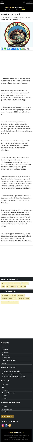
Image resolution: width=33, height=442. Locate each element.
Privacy (4, 395)
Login (29, 2)
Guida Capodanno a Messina (11, 371)
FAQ (3, 387)
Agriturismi (4, 283)
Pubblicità (5, 412)
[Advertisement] (16, 62)
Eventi (3, 286)
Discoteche (25, 283)
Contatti (4, 406)
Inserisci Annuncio (7, 416)
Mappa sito (5, 390)
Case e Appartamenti (15, 283)
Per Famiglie (4, 295)
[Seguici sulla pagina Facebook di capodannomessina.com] (6, 425)
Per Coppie (13, 295)
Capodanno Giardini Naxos (8, 298)
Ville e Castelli (21, 286)
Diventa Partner (7, 409)
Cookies (4, 398)
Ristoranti (13, 286)
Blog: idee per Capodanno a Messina (13, 376)
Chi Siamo (5, 385)
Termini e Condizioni (8, 393)
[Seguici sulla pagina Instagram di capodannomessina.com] (3, 425)
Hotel (7, 286)
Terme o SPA (21, 295)
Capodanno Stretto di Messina (9, 302)
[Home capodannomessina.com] (18, 7)
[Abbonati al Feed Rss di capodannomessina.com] (9, 425)
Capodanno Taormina (23, 298)
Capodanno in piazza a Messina (12, 374)
